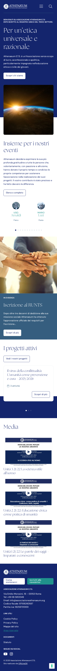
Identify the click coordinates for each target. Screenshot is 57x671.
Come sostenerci (11, 581)
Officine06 (22, 664)
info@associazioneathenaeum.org (27, 601)
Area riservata (11, 631)
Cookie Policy (11, 619)
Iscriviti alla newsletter (35, 581)
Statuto (7, 642)
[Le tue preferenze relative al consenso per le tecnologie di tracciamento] (52, 666)
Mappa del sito (11, 627)
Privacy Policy (11, 623)
